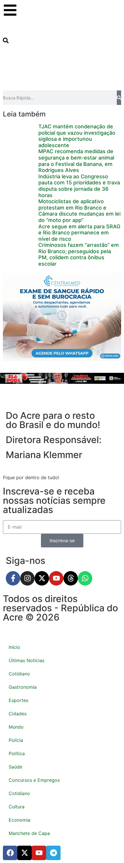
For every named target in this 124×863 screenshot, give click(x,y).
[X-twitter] (42, 578)
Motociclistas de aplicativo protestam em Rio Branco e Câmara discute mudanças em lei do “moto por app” (79, 210)
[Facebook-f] (13, 578)
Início (14, 647)
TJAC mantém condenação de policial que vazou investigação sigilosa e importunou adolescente (76, 135)
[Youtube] (56, 578)
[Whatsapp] (85, 578)
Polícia (16, 740)
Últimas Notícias (26, 660)
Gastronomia (23, 687)
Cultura (17, 807)
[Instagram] (27, 578)
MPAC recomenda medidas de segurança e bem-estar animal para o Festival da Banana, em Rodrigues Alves (76, 160)
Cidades (18, 713)
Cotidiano (19, 674)
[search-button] (6, 42)
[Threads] (70, 578)
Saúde (15, 767)
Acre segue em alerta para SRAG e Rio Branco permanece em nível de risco (79, 232)
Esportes (18, 700)
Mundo (16, 727)
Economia (19, 820)
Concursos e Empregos (34, 780)
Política (17, 753)
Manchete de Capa (29, 833)
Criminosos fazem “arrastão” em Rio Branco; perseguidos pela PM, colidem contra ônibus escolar (78, 254)
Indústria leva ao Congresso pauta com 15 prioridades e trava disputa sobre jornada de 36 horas (79, 185)
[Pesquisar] (119, 97)
